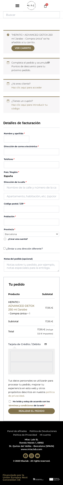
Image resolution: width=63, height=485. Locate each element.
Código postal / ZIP (14, 203)
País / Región (11, 172)
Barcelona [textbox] (11, 234)
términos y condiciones (21, 405)
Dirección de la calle (15, 182)
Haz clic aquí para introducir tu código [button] (29, 106)
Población (10, 216)
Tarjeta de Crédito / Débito (24, 344)
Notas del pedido (18, 259)
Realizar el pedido (32, 411)
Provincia (9, 229)
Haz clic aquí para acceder (26, 87)
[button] (17, 6)
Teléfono (9, 159)
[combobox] (31, 234)
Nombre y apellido (14, 133)
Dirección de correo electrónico (21, 146)
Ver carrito (23, 48)
